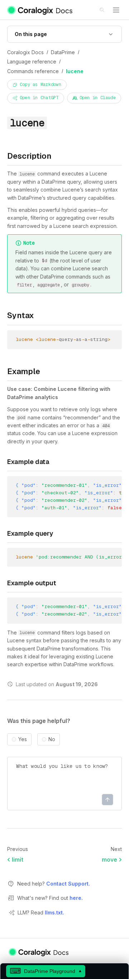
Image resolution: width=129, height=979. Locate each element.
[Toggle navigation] (116, 10)
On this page (31, 34)
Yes (22, 739)
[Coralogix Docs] (40, 10)
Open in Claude (98, 98)
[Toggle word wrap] (108, 486)
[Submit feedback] (107, 799)
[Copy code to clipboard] (110, 340)
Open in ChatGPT (39, 98)
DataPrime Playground (45, 971)
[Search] (102, 10)
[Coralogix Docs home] (39, 952)
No (51, 739)
